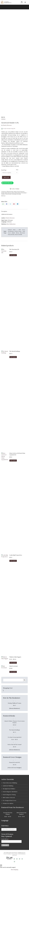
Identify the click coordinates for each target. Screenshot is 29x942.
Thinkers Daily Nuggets (15, 657)
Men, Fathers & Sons (16, 192)
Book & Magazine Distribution (10, 791)
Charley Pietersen (7, 125)
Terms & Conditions (7, 853)
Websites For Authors (8, 803)
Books (2, 192)
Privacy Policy (14, 853)
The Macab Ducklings (14, 351)
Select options (13, 255)
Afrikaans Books (9, 191)
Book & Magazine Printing (9, 794)
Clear (17, 169)
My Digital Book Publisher (9, 788)
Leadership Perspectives (15, 555)
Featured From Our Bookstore (12, 807)
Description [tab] (4, 211)
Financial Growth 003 (14, 762)
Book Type (3, 170)
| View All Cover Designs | (14, 767)
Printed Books (8, 194)
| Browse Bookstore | (14, 708)
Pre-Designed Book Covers (9, 800)
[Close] (1, 865)
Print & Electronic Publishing (10, 783)
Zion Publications (11, 224)
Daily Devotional (13, 666)
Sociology (19, 194)
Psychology (14, 194)
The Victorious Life (14, 249)
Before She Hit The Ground (14, 744)
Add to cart (6, 177)
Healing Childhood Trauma (14, 703)
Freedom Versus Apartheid (14, 737)
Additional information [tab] (6, 214)
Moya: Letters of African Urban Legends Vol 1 (17, 454)
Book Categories (20, 191)
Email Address (5, 839)
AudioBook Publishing (8, 785)
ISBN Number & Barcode (9, 797)
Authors (15, 191)
